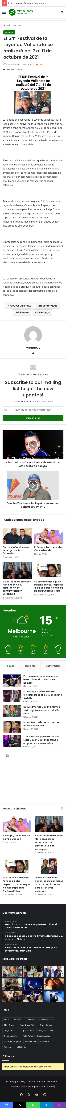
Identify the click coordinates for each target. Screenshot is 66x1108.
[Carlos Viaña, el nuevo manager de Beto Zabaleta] (17, 536)
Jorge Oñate (9, 1030)
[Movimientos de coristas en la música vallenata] (12, 727)
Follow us (8, 1056)
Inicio (8, 25)
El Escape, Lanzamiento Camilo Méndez (48, 549)
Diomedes (30, 1019)
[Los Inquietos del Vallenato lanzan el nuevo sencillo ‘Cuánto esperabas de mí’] (12, 996)
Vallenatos (43, 312)
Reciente (30, 665)
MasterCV (12, 64)
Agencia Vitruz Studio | (43, 1086)
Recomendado (48, 305)
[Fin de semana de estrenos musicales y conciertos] (54, 996)
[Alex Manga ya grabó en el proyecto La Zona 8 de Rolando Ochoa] (12, 984)
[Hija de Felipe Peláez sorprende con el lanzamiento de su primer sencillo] (54, 984)
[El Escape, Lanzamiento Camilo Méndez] (48, 536)
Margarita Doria (27, 1030)
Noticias (17, 25)
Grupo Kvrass (46, 1025)
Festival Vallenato (20, 305)
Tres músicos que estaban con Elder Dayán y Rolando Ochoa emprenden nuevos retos (41, 740)
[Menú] (4, 13)
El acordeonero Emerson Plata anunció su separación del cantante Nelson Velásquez (17, 587)
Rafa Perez (28, 1036)
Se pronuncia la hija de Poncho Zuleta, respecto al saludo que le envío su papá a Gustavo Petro (48, 586)
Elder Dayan (9, 1025)
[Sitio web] (33, 353)
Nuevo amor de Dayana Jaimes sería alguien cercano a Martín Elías (41, 710)
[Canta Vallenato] (21, 12)
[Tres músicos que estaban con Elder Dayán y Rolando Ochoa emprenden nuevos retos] (12, 741)
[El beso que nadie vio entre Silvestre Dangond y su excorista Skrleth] (12, 696)
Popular (9, 665)
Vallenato (23, 312)
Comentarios (53, 665)
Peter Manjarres (11, 1036)
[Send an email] (18, 64)
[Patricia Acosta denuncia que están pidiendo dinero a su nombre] (12, 680)
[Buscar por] (62, 13)
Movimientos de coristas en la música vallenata (41, 724)
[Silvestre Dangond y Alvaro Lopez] (33, 984)
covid (6, 1019)
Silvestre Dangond (12, 1041)
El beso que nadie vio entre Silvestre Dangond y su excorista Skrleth (42, 695)
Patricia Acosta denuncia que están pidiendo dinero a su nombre (40, 679)
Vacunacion (30, 1041)
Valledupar (45, 1041)
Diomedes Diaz (46, 1019)
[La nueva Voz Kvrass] (33, 971)
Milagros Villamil (45, 1030)
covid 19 (17, 1019)
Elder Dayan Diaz (27, 1025)
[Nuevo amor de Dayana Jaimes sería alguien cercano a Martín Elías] (12, 711)
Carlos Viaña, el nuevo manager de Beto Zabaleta (16, 550)
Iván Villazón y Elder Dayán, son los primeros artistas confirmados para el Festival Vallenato (49, 884)
